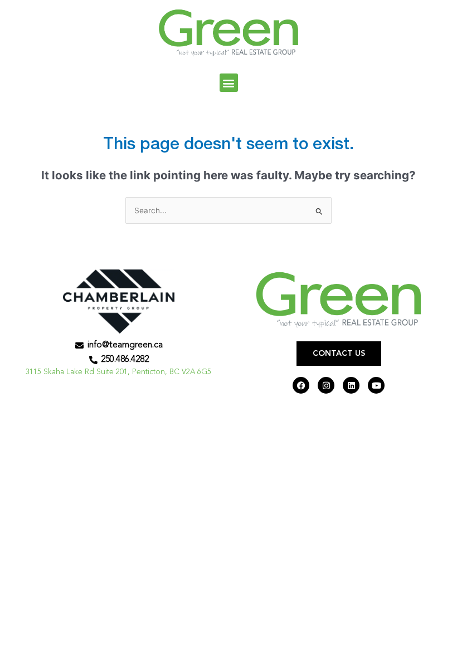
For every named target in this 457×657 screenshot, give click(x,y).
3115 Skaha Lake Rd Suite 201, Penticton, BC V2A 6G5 (118, 372)
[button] (229, 82)
